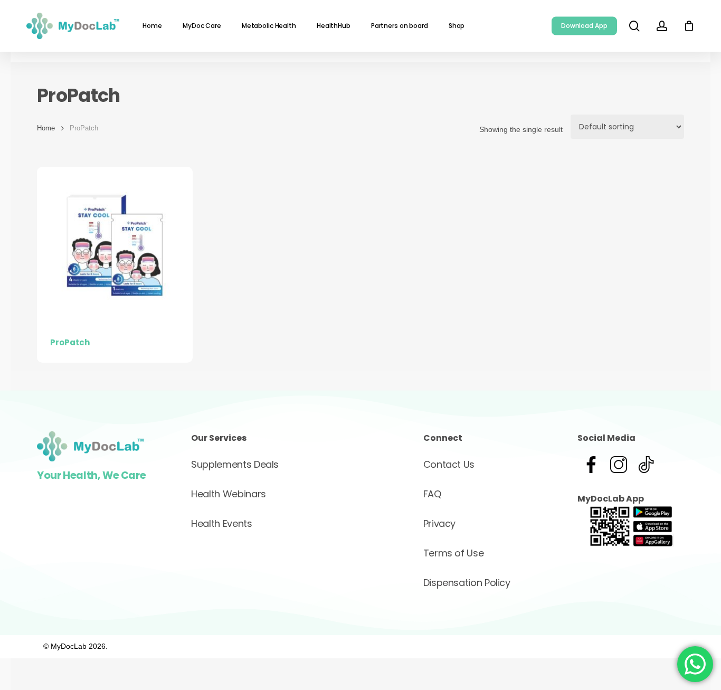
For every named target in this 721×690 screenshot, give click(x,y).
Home (46, 128)
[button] (235, 464)
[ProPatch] (115, 245)
